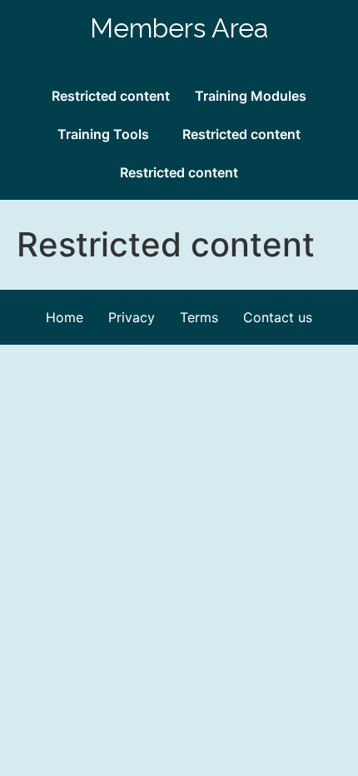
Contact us (277, 317)
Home (64, 317)
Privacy (131, 317)
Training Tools (103, 134)
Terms (199, 317)
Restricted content (111, 95)
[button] (107, 134)
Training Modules (250, 95)
